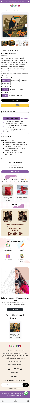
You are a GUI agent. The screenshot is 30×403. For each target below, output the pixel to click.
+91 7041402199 (16, 361)
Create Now (15, 309)
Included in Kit (6, 137)
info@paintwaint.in (16, 364)
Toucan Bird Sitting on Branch (15, 335)
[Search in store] (24, 5)
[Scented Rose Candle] (22, 190)
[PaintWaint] (15, 5)
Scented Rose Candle (22, 197)
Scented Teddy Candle (8, 198)
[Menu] (2, 5)
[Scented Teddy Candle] (7, 190)
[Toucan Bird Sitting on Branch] (15, 327)
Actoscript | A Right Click (16, 395)
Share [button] (4, 158)
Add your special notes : (8, 111)
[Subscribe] (25, 385)
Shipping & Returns (8, 140)
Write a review (15, 171)
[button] (1, 1)
